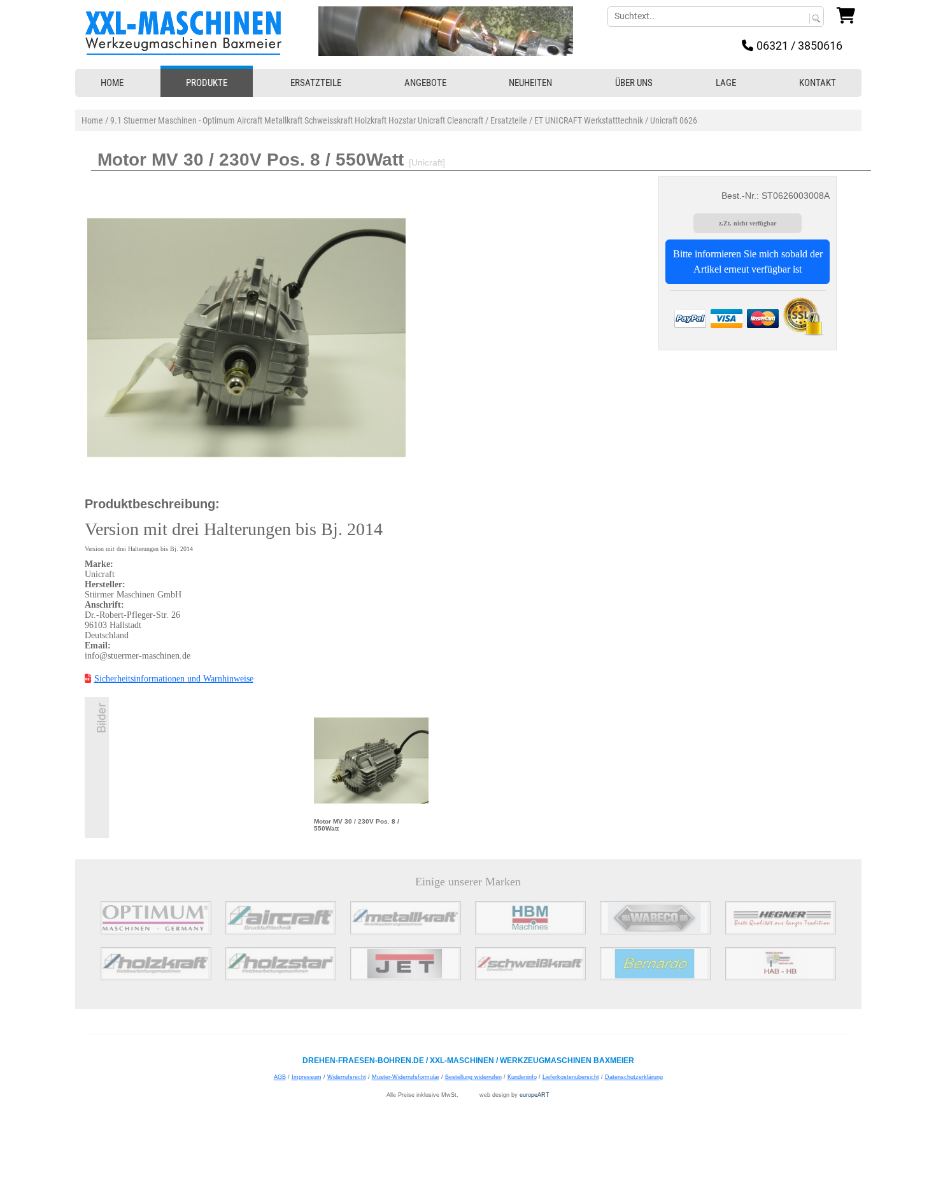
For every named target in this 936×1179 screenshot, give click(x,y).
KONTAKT (817, 83)
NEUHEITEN (530, 83)
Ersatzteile (508, 120)
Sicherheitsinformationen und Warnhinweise (173, 678)
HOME (112, 83)
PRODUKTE (206, 83)
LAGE (726, 83)
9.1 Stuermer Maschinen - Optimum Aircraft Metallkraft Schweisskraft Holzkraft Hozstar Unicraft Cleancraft (296, 120)
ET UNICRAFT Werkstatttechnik (588, 120)
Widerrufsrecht (346, 1077)
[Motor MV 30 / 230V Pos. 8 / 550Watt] (371, 759)
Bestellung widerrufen (473, 1077)
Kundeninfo (522, 1077)
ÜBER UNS (634, 83)
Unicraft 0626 (673, 120)
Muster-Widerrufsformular (405, 1077)
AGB (280, 1077)
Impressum (307, 1077)
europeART (535, 1095)
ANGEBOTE (425, 83)
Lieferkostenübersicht (570, 1077)
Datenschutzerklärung (634, 1077)
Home (92, 120)
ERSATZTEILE (315, 83)
